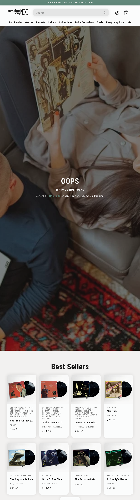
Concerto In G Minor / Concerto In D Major (86, 422)
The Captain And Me (21, 479)
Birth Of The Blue (52, 479)
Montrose (111, 407)
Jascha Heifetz (18, 407)
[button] (126, 12)
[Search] (105, 12)
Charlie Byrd (81, 475)
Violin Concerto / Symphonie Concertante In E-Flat (52, 422)
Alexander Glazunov (53, 407)
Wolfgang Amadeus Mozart (51, 410)
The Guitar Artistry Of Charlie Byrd (85, 479)
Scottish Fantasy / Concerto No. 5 (20, 420)
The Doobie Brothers (21, 475)
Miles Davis (48, 475)
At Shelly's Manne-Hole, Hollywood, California (117, 479)
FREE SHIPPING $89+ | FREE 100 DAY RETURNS (70, 3)
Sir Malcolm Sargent (18, 416)
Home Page (54, 195)
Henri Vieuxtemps (17, 410)
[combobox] (68, 13)
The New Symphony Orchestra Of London (21, 413)
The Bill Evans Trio (118, 475)
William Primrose (50, 416)
